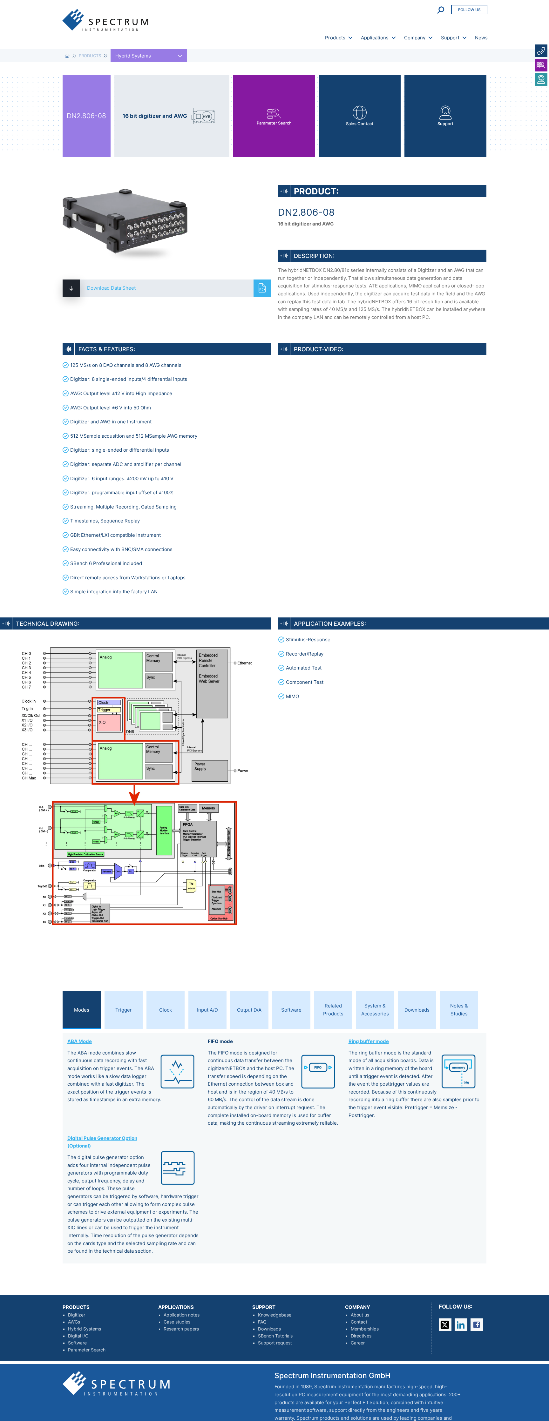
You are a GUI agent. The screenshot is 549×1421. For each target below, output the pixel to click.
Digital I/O (78, 1335)
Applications (375, 38)
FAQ (262, 1321)
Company (414, 38)
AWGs (74, 1321)
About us (360, 1314)
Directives (361, 1335)
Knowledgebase (274, 1314)
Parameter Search (86, 1349)
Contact (359, 1321)
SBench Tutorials (275, 1335)
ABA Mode (79, 1041)
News (481, 38)
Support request (275, 1342)
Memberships (365, 1328)
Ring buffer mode (369, 1041)
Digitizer (76, 1314)
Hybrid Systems (84, 1328)
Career (358, 1342)
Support (450, 38)
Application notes (182, 1314)
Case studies (177, 1321)
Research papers (181, 1328)
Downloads (269, 1328)
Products (335, 38)
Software (77, 1342)
